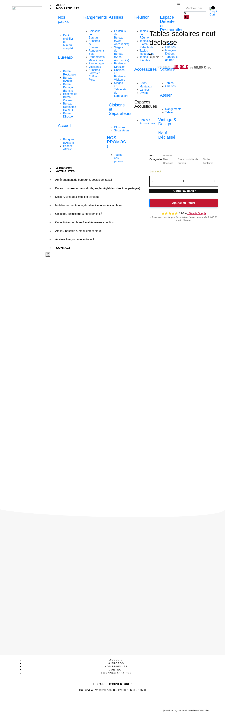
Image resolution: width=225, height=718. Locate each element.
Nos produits (67, 8)
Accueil (62, 5)
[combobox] (195, 8)
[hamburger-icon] (178, 4)
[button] (154, 55)
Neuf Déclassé (168, 161)
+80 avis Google (196, 213)
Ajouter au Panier (183, 202)
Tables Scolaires (208, 161)
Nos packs (63, 19)
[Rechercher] (186, 17)
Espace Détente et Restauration (172, 23)
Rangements (95, 17)
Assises (116, 17)
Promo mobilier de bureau (188, 161)
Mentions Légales (172, 710)
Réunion (142, 17)
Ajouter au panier (184, 190)
